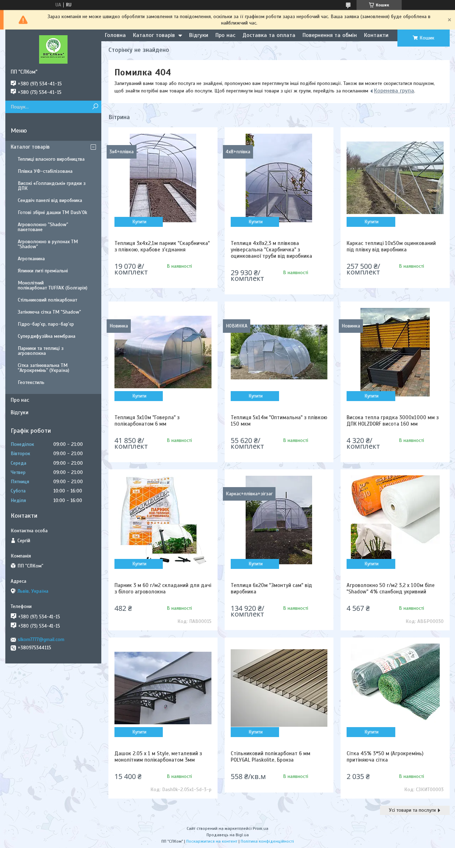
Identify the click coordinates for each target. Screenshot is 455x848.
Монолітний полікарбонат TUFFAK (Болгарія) (52, 285)
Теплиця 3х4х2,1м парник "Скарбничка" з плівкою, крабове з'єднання (162, 246)
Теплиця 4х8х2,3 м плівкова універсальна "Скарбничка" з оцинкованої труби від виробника (271, 249)
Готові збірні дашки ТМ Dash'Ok (52, 212)
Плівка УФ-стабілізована (45, 171)
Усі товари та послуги (412, 810)
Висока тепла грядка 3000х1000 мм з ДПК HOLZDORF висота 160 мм (393, 420)
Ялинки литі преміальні (43, 271)
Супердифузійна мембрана (46, 336)
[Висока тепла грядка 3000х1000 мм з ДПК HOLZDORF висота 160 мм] (395, 352)
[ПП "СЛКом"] (53, 49)
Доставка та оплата (268, 35)
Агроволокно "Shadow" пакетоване (43, 227)
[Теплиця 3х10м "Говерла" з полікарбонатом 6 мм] (163, 352)
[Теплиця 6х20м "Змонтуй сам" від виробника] (279, 519)
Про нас (225, 35)
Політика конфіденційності (267, 841)
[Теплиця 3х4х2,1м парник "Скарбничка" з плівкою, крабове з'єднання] (163, 177)
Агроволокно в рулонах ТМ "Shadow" (48, 244)
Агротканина (31, 259)
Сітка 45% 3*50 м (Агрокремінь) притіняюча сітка (385, 756)
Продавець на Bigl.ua (228, 834)
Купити (139, 222)
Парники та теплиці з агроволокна (41, 350)
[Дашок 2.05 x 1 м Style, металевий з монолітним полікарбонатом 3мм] (163, 688)
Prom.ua (260, 828)
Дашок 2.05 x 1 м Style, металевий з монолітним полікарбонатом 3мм (158, 756)
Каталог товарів (154, 35)
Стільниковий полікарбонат (47, 300)
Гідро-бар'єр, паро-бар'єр (46, 324)
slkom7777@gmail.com (41, 639)
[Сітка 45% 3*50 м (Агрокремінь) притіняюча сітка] (395, 688)
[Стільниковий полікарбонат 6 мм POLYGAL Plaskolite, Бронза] (279, 688)
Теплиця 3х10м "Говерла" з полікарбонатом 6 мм (147, 420)
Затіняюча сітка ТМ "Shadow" (49, 312)
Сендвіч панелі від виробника (50, 200)
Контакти (376, 35)
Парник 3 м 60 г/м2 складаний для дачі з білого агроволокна (162, 588)
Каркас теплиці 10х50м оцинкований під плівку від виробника (391, 246)
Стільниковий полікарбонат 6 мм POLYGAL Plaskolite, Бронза (270, 756)
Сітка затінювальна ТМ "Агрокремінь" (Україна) (43, 367)
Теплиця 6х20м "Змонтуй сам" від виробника (271, 588)
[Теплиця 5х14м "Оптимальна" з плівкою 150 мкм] (279, 352)
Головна (115, 35)
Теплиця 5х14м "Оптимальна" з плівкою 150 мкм (279, 420)
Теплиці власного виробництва (51, 159)
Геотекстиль (31, 382)
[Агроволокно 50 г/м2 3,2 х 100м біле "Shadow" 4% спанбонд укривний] (395, 519)
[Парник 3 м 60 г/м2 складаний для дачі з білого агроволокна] (163, 519)
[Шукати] (95, 107)
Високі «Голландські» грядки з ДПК (52, 185)
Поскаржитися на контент (211, 841)
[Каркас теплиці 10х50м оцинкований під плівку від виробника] (395, 177)
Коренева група (394, 90)
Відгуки (198, 35)
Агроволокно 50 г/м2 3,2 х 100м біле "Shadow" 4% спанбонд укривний (391, 588)
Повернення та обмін (330, 35)
